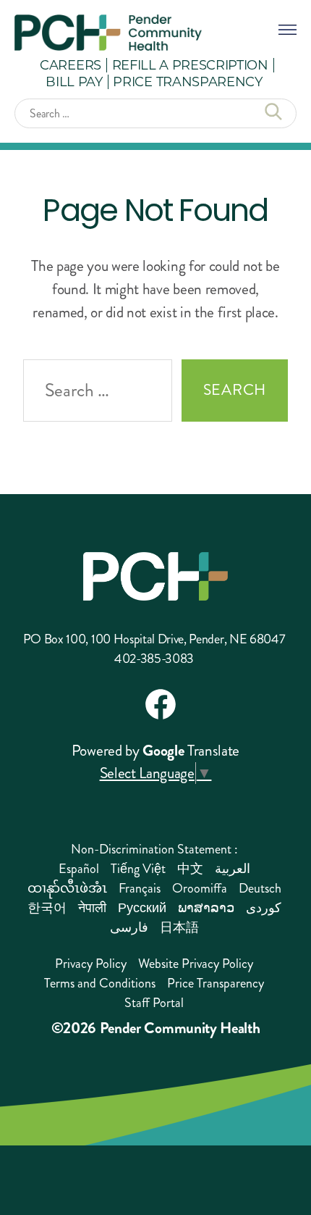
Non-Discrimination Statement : (154, 849)
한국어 (47, 907)
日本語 (179, 927)
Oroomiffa (199, 888)
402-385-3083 (154, 658)
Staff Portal (154, 1002)
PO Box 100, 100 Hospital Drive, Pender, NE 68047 (154, 639)
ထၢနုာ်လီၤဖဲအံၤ (67, 888)
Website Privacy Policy (195, 963)
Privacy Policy (91, 963)
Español (79, 868)
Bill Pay (74, 81)
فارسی (129, 927)
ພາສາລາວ (206, 907)
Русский (142, 907)
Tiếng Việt (138, 868)
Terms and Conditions (100, 983)
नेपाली (92, 907)
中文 (190, 868)
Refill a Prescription (190, 64)
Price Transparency (187, 81)
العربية (232, 868)
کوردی (263, 907)
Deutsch (260, 888)
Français (140, 888)
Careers (70, 64)
